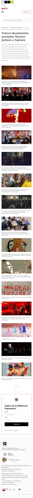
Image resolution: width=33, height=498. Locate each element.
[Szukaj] (14, 5)
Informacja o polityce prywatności (11, 469)
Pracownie (5, 27)
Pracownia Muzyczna (13, 20)
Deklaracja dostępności (8, 471)
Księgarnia (27, 12)
